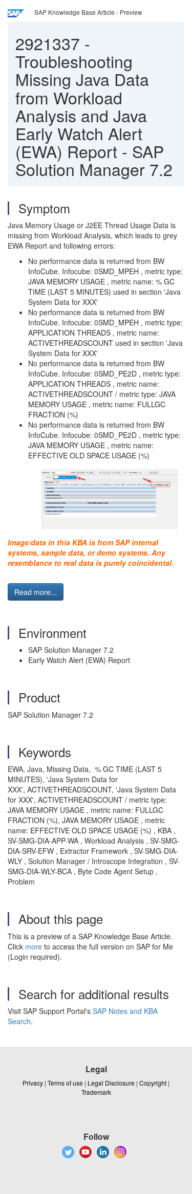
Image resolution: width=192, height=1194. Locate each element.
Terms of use (65, 1082)
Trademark (96, 1092)
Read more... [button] (35, 592)
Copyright (152, 1082)
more (33, 946)
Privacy (33, 1082)
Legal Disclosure (111, 1082)
